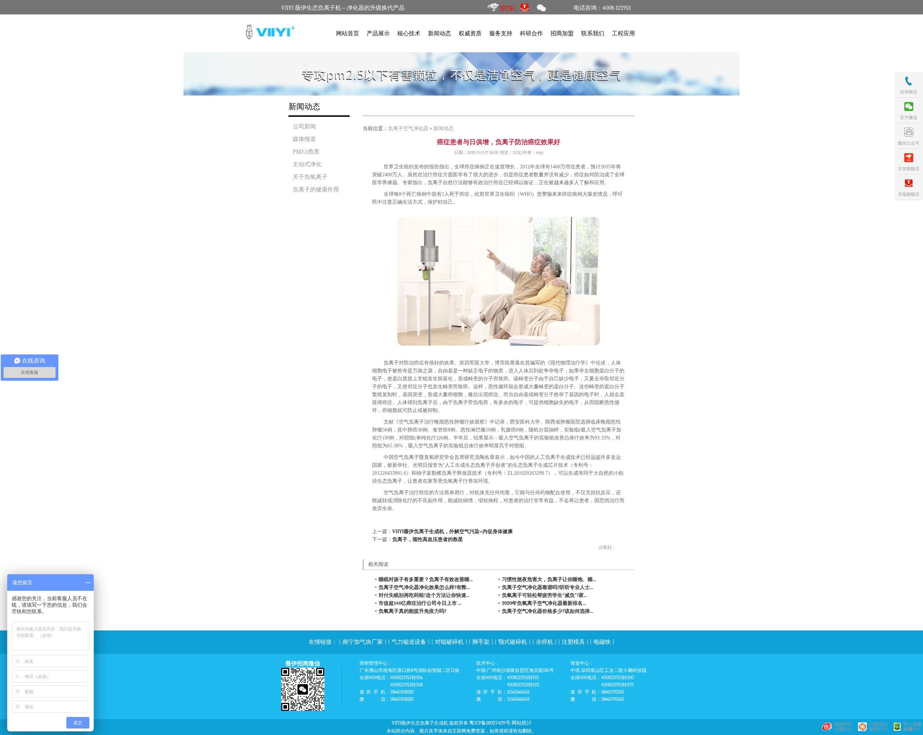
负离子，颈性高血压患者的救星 (427, 539)
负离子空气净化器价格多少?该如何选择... (547, 611)
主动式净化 (307, 164)
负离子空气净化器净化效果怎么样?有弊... (424, 587)
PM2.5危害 (306, 152)
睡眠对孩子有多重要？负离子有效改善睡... (426, 579)
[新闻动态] (461, 74)
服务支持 (500, 33)
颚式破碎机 (512, 642)
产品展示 (378, 33)
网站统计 (522, 723)
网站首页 (347, 33)
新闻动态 (439, 33)
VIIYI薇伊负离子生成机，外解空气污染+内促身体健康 (452, 531)
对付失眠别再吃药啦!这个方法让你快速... (424, 595)
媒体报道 (304, 139)
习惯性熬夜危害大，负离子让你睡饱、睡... (549, 579)
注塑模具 (573, 642)
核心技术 (408, 33)
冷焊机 (544, 642)
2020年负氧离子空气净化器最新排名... (544, 603)
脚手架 (481, 642)
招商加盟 (562, 33)
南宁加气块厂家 (363, 642)
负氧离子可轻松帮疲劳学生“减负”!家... (544, 595)
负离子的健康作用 (316, 189)
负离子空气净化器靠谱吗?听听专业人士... (547, 587)
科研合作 (531, 33)
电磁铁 (602, 642)
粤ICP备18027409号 (490, 723)
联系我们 (592, 33)
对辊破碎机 (449, 642)
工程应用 (623, 33)
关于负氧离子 (310, 177)
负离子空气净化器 (408, 128)
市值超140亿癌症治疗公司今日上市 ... (420, 603)
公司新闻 (304, 126)
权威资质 (470, 33)
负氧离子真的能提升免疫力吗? (412, 611)
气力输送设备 (409, 642)
